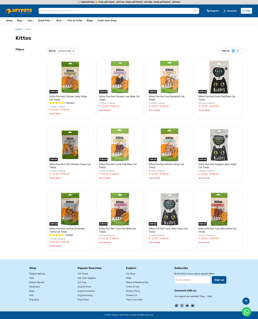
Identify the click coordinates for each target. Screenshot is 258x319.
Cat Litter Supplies (87, 278)
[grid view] (233, 51)
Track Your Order (107, 20)
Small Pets (44, 20)
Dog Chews (83, 299)
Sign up (219, 279)
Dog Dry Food (84, 286)
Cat (30, 20)
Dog (19, 20)
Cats (31, 278)
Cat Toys (82, 282)
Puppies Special (37, 273)
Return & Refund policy (137, 282)
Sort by (52, 51)
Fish (31, 295)
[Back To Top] (246, 301)
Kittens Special (36, 282)
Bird (59, 20)
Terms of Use (132, 286)
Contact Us (131, 295)
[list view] (237, 51)
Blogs (90, 20)
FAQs (128, 278)
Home (9, 20)
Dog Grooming (85, 295)
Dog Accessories (86, 291)
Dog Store (34, 299)
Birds (31, 291)
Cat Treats (83, 273)
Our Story (130, 273)
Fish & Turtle (74, 20)
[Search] (195, 11)
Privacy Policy (133, 291)
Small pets (34, 286)
